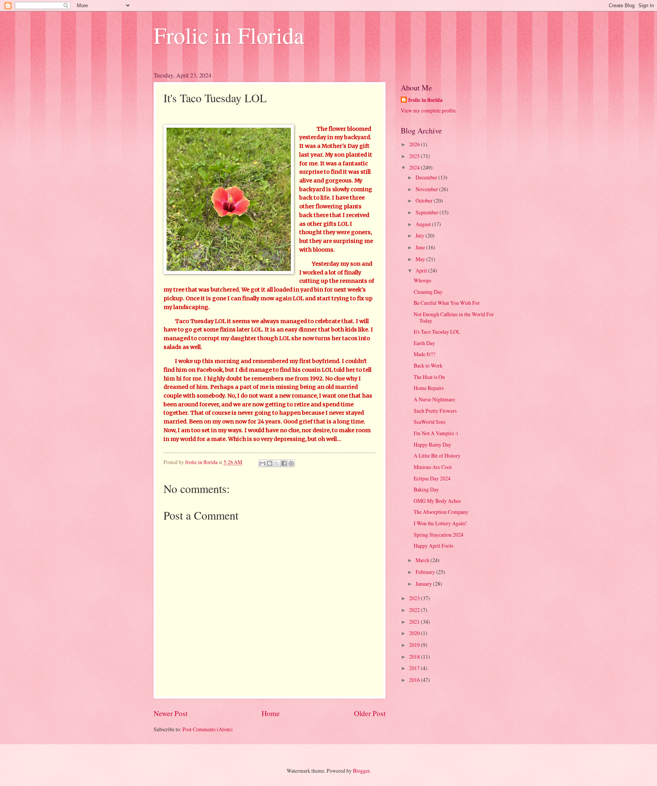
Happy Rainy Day (432, 444)
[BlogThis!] (269, 463)
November (427, 189)
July (420, 235)
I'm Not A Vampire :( (436, 433)
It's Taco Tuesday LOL (437, 331)
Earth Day (424, 343)
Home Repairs (429, 387)
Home (271, 713)
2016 (415, 679)
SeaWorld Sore (430, 421)
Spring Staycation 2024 (438, 534)
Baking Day (426, 489)
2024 (415, 167)
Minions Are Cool (433, 467)
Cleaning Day (428, 291)
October (425, 200)
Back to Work (428, 365)
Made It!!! (425, 354)
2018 (415, 656)
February (426, 571)
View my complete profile (428, 110)
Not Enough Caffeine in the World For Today (454, 317)
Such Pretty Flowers (435, 410)
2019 (415, 644)
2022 (415, 609)
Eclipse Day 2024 (432, 478)
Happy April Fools (433, 545)
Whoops (422, 280)
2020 (415, 633)
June (421, 247)
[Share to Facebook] (284, 463)
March (423, 560)
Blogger (361, 770)
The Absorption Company (441, 511)
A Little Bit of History (437, 455)
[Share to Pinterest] (291, 463)
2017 (415, 668)
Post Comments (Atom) (207, 729)
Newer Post (170, 713)
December (427, 177)
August (424, 224)
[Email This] (262, 463)
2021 (415, 621)
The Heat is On (429, 376)
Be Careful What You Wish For (447, 302)
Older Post (370, 713)
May (421, 259)
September (428, 212)
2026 (415, 144)
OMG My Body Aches (437, 500)
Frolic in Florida (229, 35)
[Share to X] (277, 463)
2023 (415, 598)
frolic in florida (425, 100)
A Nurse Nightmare (434, 399)
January (424, 583)
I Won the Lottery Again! (440, 523)
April (422, 270)
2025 (415, 156)
